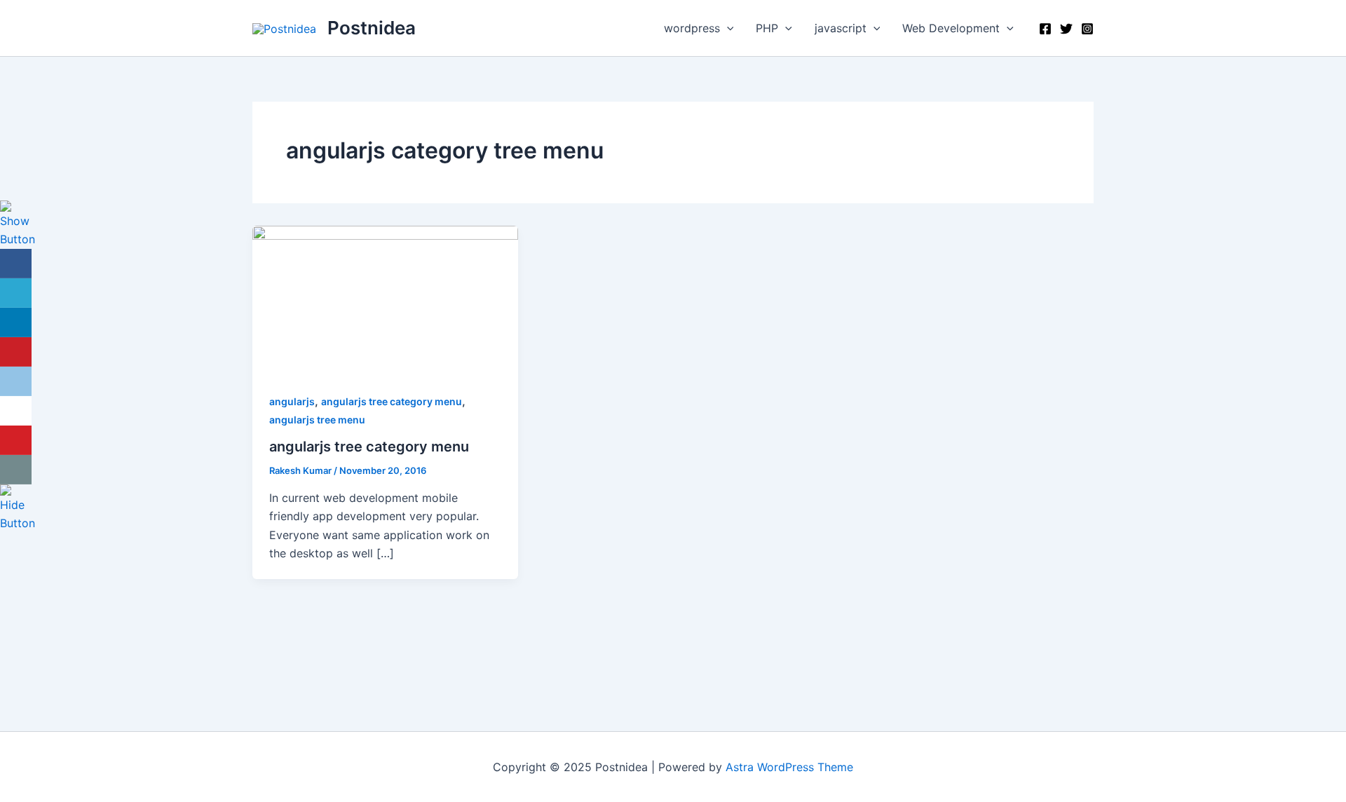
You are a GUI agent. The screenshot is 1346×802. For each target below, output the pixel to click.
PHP (767, 28)
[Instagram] (1087, 28)
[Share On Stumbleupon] (16, 411)
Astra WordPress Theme (789, 767)
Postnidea (371, 28)
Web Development (951, 28)
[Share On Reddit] (16, 381)
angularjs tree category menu (391, 401)
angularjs (292, 401)
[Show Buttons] (17, 224)
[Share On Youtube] (16, 440)
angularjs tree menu (317, 420)
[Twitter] (1066, 28)
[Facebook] (1045, 28)
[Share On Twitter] (16, 293)
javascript (840, 28)
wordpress (692, 28)
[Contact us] (16, 469)
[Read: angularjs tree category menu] (385, 299)
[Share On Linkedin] (16, 322)
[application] (727, 28)
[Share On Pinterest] (16, 352)
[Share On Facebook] (16, 263)
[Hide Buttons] (17, 508)
